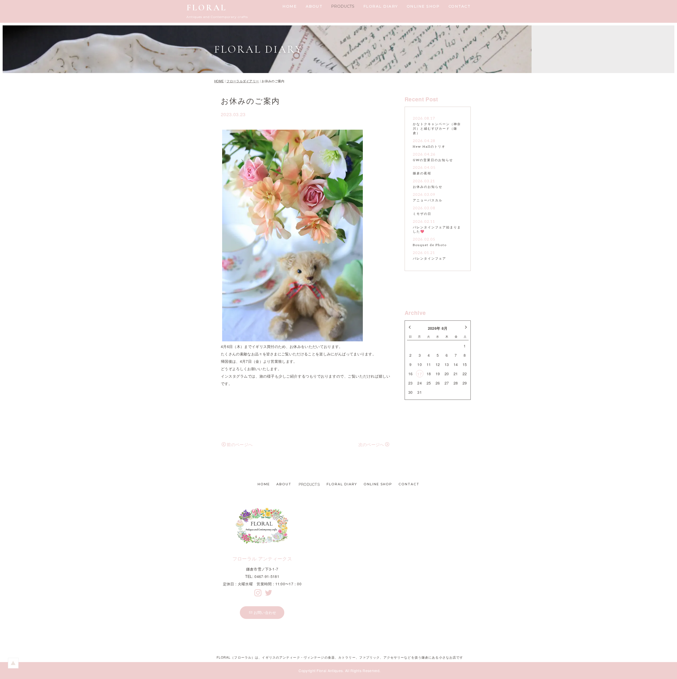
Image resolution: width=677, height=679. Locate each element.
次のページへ (371, 444)
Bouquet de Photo (430, 245)
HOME (289, 6)
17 (419, 374)
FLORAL (206, 7)
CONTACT (460, 6)
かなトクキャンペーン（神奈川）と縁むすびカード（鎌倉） (437, 128)
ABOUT (314, 6)
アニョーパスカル (427, 200)
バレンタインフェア (429, 259)
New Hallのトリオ (429, 147)
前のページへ (240, 444)
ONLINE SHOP (423, 6)
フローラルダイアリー (242, 81)
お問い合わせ (265, 612)
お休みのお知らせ (427, 187)
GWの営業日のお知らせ (433, 160)
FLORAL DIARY (380, 6)
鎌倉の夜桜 (422, 173)
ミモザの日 (422, 214)
